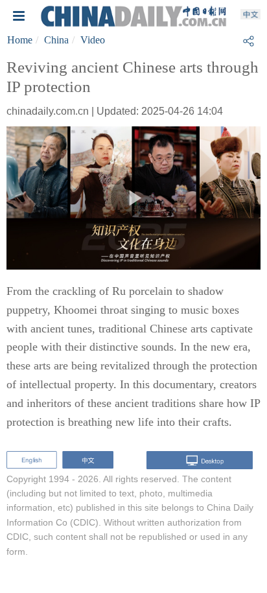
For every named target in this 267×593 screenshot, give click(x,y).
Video (92, 39)
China (56, 39)
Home (19, 39)
